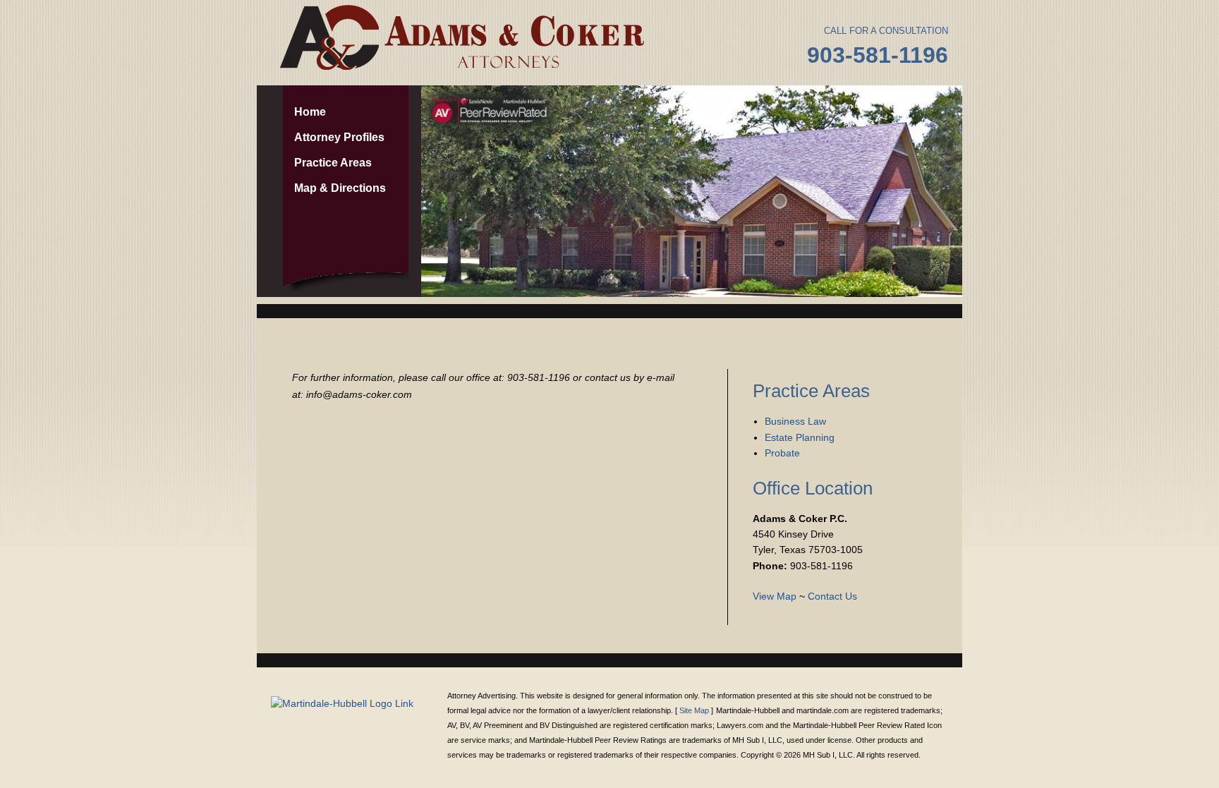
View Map (774, 596)
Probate (782, 453)
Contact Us (832, 596)
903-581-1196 (877, 55)
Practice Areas (333, 163)
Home (310, 112)
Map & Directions (340, 188)
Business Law (795, 421)
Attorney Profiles (339, 137)
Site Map (694, 710)
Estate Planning (800, 437)
